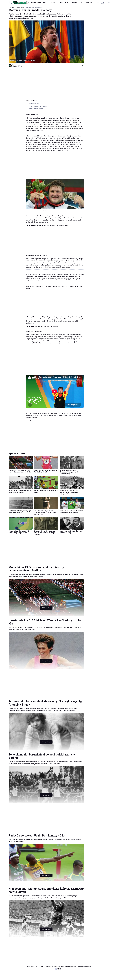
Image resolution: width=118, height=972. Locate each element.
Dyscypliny (63, 2)
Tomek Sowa (16, 65)
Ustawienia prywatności (85, 966)
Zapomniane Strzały (76, 2)
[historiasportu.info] (22, 3)
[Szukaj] (98, 2)
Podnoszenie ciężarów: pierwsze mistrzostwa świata (51, 225)
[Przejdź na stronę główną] (10, 4)
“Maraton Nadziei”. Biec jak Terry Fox (46, 326)
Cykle (45, 2)
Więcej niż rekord (33, 103)
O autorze (88, 2)
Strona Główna (36, 2)
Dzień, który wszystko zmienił (37, 106)
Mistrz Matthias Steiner (35, 109)
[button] (103, 3)
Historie (53, 2)
